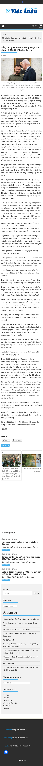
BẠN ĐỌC (6, 706)
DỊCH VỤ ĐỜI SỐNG (10, 703)
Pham (4, 55)
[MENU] (40, 26)
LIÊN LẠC (6, 709)
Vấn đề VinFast (8, 640)
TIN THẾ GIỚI (5, 445)
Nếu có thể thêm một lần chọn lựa (32, 470)
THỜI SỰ (6, 698)
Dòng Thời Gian (8, 663)
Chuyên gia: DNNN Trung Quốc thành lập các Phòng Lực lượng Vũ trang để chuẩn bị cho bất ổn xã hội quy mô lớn (11, 474)
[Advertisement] (21, 505)
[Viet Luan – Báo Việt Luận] (3, 26)
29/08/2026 (7, 539)
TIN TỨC (6, 695)
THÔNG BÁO (7, 701)
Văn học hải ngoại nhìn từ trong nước (16, 630)
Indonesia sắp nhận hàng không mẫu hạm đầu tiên (21, 619)
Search (5, 590)
